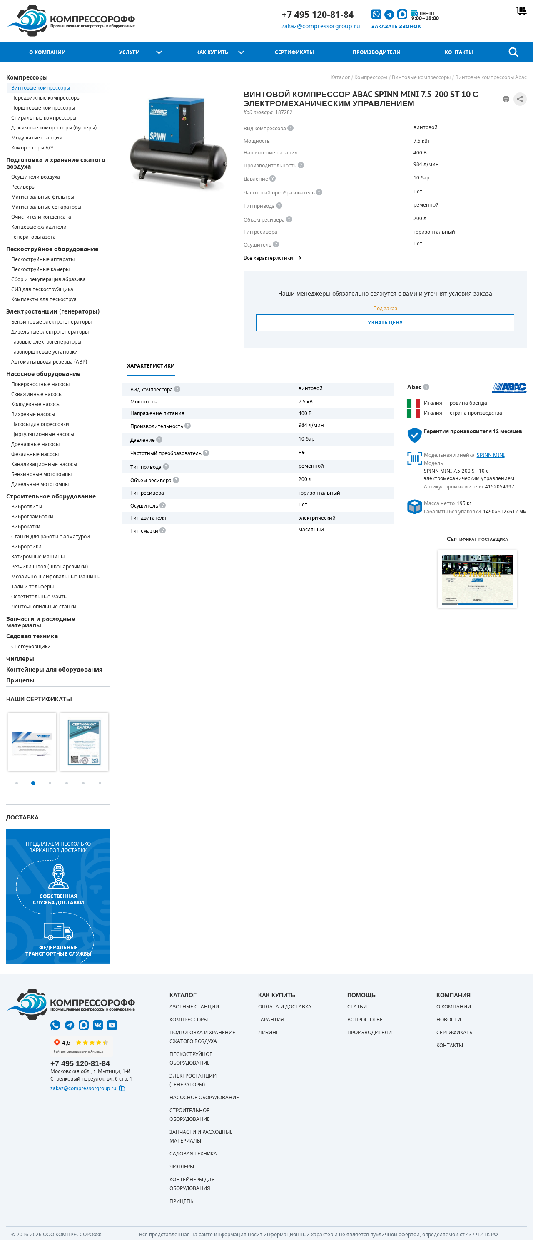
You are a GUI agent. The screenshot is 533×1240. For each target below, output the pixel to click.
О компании (47, 52)
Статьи (357, 1007)
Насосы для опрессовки (40, 424)
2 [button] (33, 783)
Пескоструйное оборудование (52, 249)
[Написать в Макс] (84, 1025)
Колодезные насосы (35, 404)
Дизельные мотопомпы (40, 484)
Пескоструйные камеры (40, 269)
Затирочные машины (38, 556)
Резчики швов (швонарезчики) (49, 566)
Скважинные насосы (36, 394)
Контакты (459, 52)
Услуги (129, 52)
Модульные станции (36, 138)
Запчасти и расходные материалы (40, 622)
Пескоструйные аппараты (43, 259)
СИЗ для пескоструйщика (42, 289)
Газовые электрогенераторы (46, 342)
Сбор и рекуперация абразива (48, 279)
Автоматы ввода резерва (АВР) (49, 362)
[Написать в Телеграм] (70, 1025)
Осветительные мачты (39, 596)
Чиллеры (20, 659)
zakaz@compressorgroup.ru (320, 26)
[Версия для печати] (505, 99)
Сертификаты (294, 52)
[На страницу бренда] (509, 388)
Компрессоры (27, 77)
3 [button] (50, 783)
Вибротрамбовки (32, 516)
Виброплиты (26, 506)
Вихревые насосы (33, 414)
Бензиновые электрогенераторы (51, 322)
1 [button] (16, 783)
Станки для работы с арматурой (50, 536)
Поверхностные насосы (40, 384)
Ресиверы (23, 187)
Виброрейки (26, 546)
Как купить (212, 52)
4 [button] (66, 783)
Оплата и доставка (284, 1007)
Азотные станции (194, 1007)
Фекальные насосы (35, 454)
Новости (448, 1019)
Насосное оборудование (43, 374)
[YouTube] (112, 1025)
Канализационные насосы (44, 464)
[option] (32, 742)
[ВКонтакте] (98, 1025)
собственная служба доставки (58, 899)
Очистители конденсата (41, 217)
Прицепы (20, 680)
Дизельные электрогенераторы (50, 332)
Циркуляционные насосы (42, 434)
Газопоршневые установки (44, 352)
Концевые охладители (39, 227)
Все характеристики (268, 258)
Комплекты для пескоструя (44, 299)
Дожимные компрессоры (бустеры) (54, 128)
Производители (377, 52)
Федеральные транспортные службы (58, 950)
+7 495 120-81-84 (317, 15)
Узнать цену (385, 322)
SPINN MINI (491, 455)
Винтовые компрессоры (40, 88)
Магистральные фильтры (42, 197)
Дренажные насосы (35, 444)
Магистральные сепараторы (46, 207)
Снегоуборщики (31, 646)
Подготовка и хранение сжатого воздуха (55, 163)
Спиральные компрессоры (43, 118)
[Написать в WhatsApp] (55, 1025)
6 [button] (100, 783)
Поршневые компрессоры (43, 108)
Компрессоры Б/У (32, 148)
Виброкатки (25, 526)
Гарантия (271, 1019)
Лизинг (268, 1032)
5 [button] (83, 783)
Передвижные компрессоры (45, 98)
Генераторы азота (33, 237)
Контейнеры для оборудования (54, 669)
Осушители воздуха (35, 177)
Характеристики (151, 366)
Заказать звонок (396, 26)
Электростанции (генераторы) (53, 311)
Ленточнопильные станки (43, 606)
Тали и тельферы (32, 586)
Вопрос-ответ (366, 1019)
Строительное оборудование (51, 496)
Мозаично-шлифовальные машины (55, 576)
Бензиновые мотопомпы (41, 474)
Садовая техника (32, 636)
